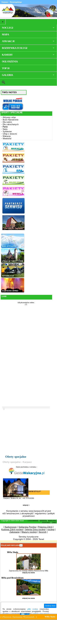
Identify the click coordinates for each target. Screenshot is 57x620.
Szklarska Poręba (27, 527)
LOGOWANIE (33, 521)
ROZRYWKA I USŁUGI (14, 48)
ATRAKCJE (8, 41)
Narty (5, 129)
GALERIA (7, 75)
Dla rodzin (7, 122)
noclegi (50, 529)
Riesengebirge (16, 2)
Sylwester (7, 131)
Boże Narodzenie (10, 120)
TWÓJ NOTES (9, 92)
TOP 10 (5, 68)
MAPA (5, 34)
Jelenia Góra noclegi (35, 529)
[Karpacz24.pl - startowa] (3, 21)
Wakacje (7, 136)
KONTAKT (46, 522)
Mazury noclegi (29, 532)
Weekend (7, 138)
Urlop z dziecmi (10, 134)
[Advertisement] (13, 356)
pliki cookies (32, 609)
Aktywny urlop (9, 117)
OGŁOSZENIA (10, 61)
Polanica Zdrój (45, 527)
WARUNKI (52, 521)
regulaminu (40, 513)
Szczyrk (42, 532)
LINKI (54, 522)
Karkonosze (11, 527)
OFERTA (43, 521)
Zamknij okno (50, 606)
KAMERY (7, 54)
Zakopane (15, 532)
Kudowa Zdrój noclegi (12, 529)
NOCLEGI (7, 27)
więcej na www (28, 573)
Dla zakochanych (11, 124)
